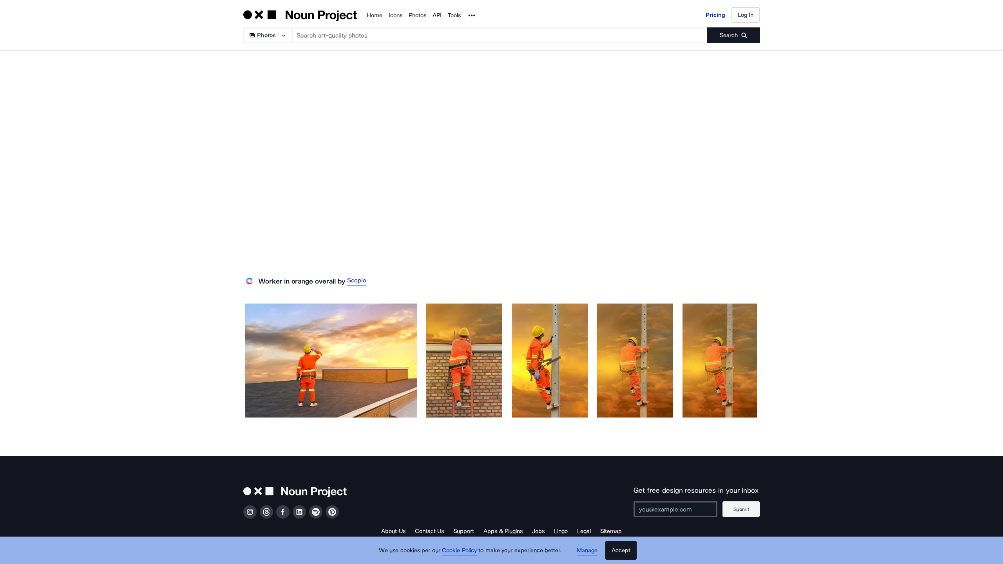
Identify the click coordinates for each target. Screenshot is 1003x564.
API (437, 15)
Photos (417, 15)
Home (374, 15)
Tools (454, 15)
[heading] (331, 361)
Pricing (715, 14)
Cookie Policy (459, 550)
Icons (395, 15)
